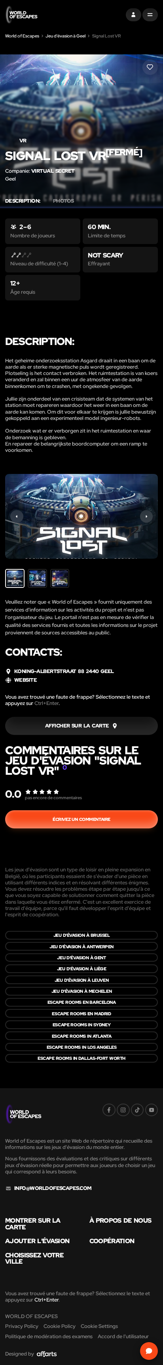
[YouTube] (151, 1110)
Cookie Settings (99, 1326)
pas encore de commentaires (53, 797)
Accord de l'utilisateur (123, 1336)
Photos (63, 201)
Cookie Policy (60, 1326)
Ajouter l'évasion (37, 1241)
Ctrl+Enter (46, 703)
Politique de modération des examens (49, 1336)
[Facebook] (109, 1110)
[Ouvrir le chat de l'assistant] (149, 1351)
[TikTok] (137, 1110)
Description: (22, 201)
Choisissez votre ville (34, 1258)
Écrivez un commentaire (81, 819)
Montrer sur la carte (33, 1223)
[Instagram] (123, 1110)
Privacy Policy (21, 1326)
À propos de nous (120, 1220)
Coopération (112, 1241)
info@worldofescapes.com (53, 1188)
